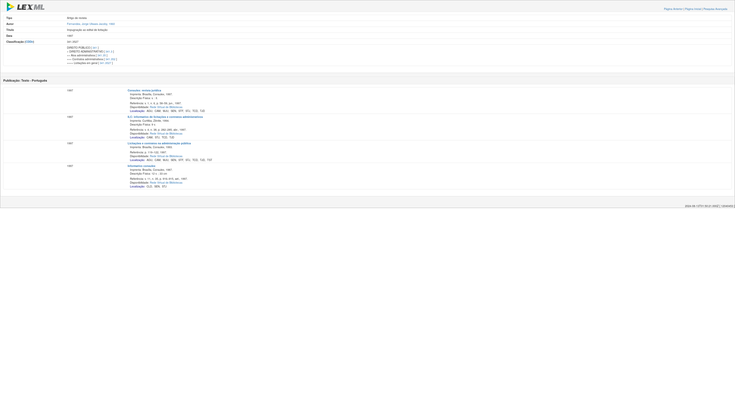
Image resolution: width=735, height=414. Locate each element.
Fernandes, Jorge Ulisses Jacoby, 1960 (91, 24)
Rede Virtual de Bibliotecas (166, 107)
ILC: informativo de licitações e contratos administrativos (165, 117)
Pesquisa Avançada (715, 9)
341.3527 (105, 63)
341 (94, 47)
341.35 (101, 55)
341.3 (108, 51)
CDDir (29, 42)
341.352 (110, 59)
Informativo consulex (141, 166)
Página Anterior (673, 9)
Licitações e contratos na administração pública (159, 143)
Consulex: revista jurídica (144, 90)
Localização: (137, 111)
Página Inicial (693, 9)
